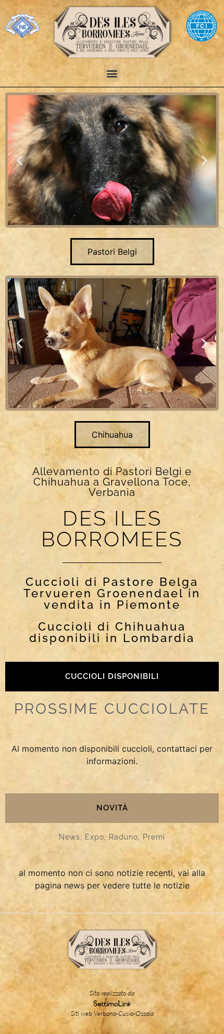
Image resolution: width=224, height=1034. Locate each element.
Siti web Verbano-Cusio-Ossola (112, 1013)
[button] (112, 73)
